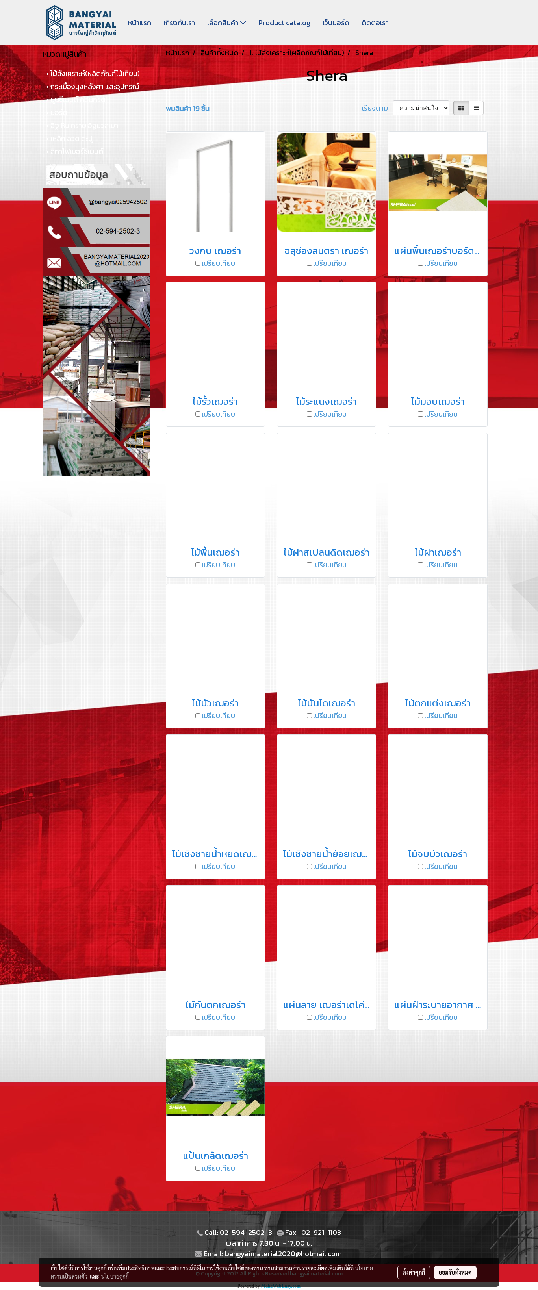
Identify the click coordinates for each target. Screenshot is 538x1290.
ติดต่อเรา (375, 22)
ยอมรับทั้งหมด (455, 1272)
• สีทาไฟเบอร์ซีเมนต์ (74, 151)
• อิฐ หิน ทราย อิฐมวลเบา (82, 125)
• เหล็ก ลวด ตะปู (69, 138)
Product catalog (284, 22)
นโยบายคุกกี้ (115, 1276)
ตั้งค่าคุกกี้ (414, 1272)
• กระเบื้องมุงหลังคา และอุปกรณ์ (92, 86)
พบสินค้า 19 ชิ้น (188, 108)
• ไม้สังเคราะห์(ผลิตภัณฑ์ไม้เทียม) (93, 73)
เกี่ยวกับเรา (179, 22)
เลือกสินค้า (223, 22)
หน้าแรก (139, 22)
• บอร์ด (56, 112)
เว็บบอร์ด (336, 22)
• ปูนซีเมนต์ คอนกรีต (76, 99)
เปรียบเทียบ (218, 263)
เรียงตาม (377, 108)
